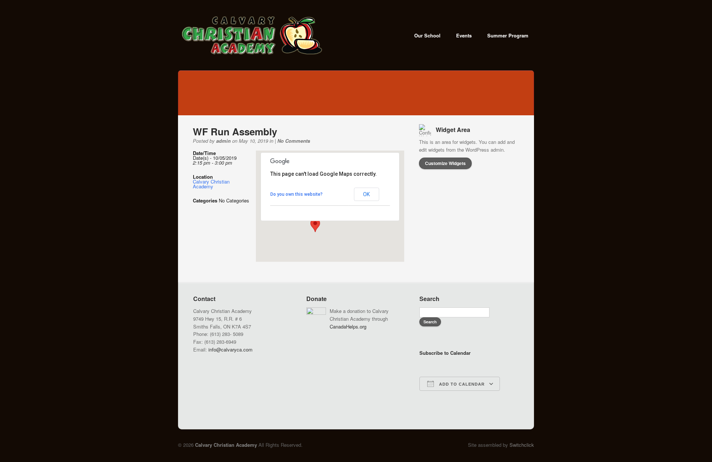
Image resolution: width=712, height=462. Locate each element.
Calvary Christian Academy (211, 184)
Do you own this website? (296, 194)
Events (464, 35)
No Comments (293, 140)
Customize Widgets (445, 163)
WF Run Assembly (235, 131)
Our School (427, 35)
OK (366, 194)
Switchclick (522, 444)
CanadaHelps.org (348, 326)
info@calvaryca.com (230, 349)
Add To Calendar (461, 384)
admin (223, 140)
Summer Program (507, 35)
